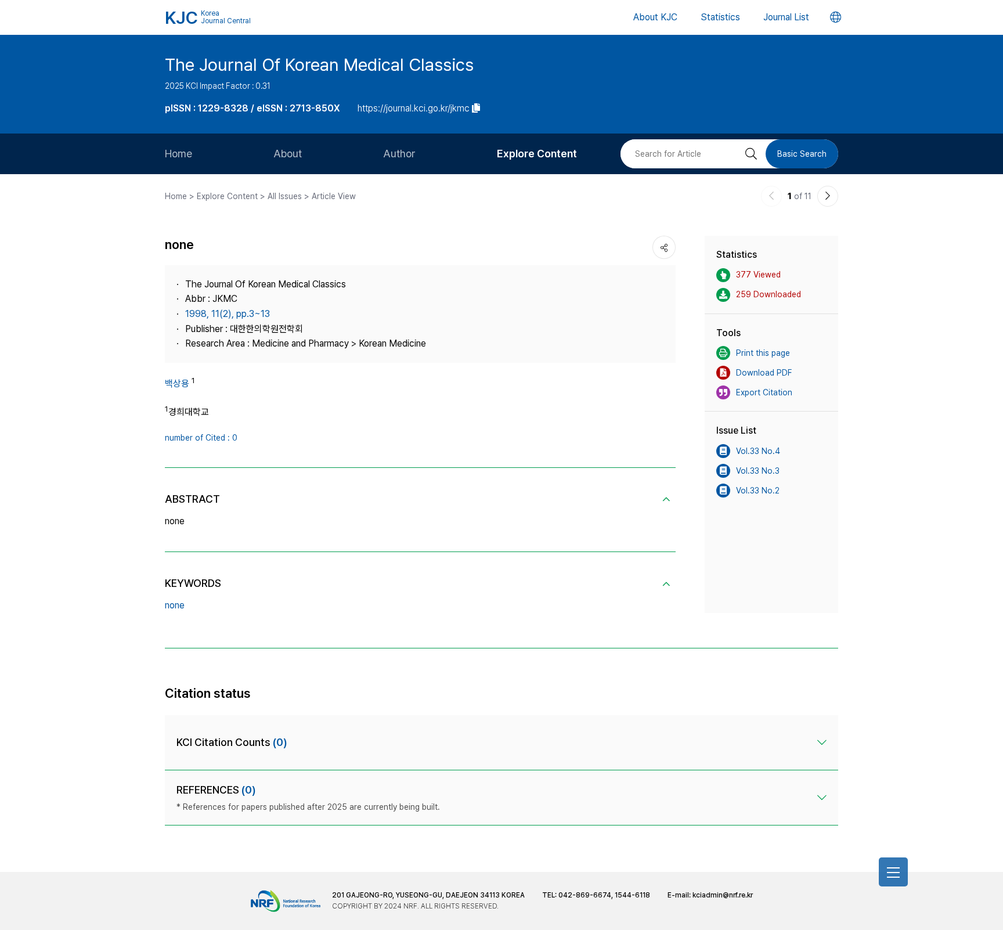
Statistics (720, 17)
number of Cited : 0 (201, 437)
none (175, 605)
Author (399, 153)
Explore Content (537, 153)
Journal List (786, 17)
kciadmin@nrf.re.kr (722, 895)
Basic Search (802, 153)
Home (178, 153)
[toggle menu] (893, 871)
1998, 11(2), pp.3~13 (227, 313)
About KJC (655, 17)
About (287, 153)
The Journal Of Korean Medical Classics (319, 64)
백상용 (177, 383)
